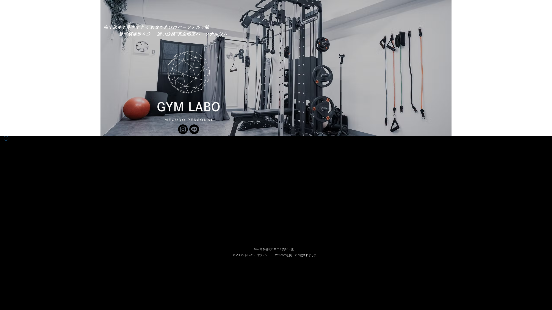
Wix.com (280, 255)
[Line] (194, 129)
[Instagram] (183, 129)
